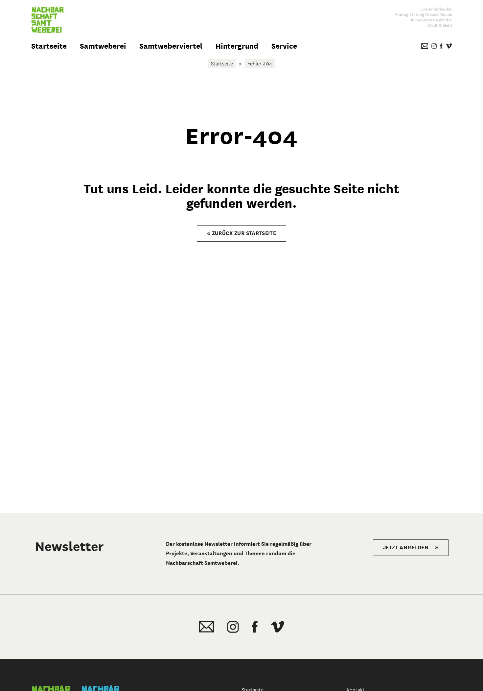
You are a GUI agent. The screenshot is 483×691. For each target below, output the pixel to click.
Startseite (49, 46)
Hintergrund (237, 46)
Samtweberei (103, 46)
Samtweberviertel (170, 46)
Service (284, 46)
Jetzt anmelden (410, 547)
